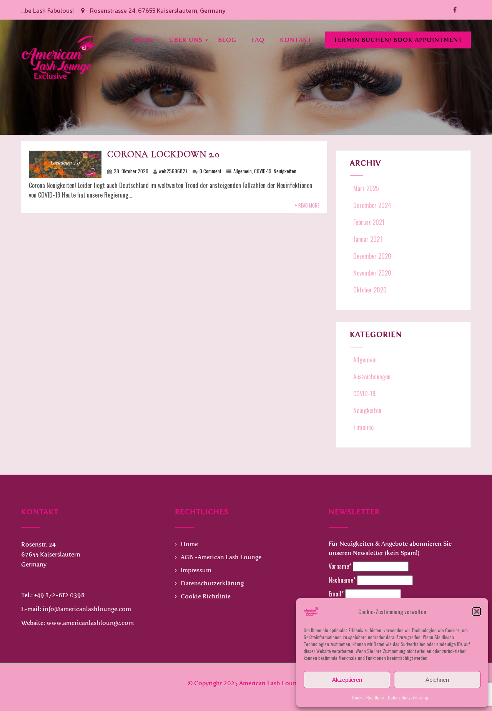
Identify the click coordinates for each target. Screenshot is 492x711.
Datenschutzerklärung (408, 697)
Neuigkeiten (285, 171)
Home (143, 39)
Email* (336, 593)
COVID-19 (262, 171)
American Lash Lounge (271, 683)
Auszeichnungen (372, 376)
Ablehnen (437, 679)
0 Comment (210, 171)
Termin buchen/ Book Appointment (398, 39)
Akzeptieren (347, 679)
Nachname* (342, 580)
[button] (476, 611)
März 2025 (366, 188)
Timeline (363, 427)
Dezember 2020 (372, 256)
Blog (227, 39)
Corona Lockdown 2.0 (163, 154)
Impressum (196, 570)
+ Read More (306, 205)
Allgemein (242, 171)
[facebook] (455, 10)
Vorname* (340, 566)
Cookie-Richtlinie (368, 697)
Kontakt (296, 39)
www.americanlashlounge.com (90, 622)
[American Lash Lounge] (59, 24)
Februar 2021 (368, 222)
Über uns (186, 39)
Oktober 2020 (370, 289)
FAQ (258, 39)
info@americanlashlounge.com (87, 609)
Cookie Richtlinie (206, 596)
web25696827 (173, 171)
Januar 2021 (367, 239)
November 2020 (372, 272)
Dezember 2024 (372, 205)
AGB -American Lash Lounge (221, 557)
